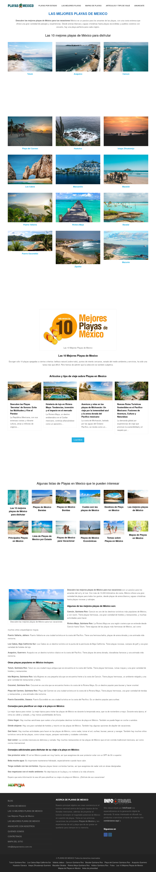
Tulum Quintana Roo (17, 862)
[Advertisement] (76, 96)
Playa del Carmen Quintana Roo (117, 862)
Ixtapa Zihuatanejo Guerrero (39, 865)
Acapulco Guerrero (139, 862)
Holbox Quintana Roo (99, 865)
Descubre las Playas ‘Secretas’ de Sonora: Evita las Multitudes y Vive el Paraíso (23, 409)
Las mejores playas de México (138, 508)
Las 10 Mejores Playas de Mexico (78, 355)
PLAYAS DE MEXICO (17, 805)
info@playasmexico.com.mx (20, 846)
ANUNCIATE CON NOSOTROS (21, 826)
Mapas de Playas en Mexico (138, 536)
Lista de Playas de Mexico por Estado (42, 537)
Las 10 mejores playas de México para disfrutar (18, 511)
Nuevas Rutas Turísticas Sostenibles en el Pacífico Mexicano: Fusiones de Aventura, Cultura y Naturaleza (129, 410)
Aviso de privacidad (90, 868)
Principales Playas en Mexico (18, 539)
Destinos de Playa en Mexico (113, 508)
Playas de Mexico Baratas (42, 508)
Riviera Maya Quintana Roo (79, 865)
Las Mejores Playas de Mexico (21, 816)
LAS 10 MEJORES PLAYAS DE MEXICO (25, 810)
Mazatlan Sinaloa (59, 865)
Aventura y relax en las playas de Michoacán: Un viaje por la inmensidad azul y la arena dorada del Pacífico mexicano (95, 410)
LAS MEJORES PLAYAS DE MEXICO (24, 821)
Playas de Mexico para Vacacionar (66, 539)
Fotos (112, 865)
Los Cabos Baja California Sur (39, 862)
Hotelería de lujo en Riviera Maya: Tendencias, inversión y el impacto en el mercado (60, 407)
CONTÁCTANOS (15, 836)
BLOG (10, 800)
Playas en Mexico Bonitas (66, 508)
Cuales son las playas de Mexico (90, 508)
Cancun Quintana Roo (75, 862)
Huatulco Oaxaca (20, 865)
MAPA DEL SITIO (15, 841)
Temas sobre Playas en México (114, 539)
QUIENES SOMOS (16, 831)
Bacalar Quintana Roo (94, 862)
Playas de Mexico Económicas (90, 539)
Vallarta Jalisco (58, 862)
